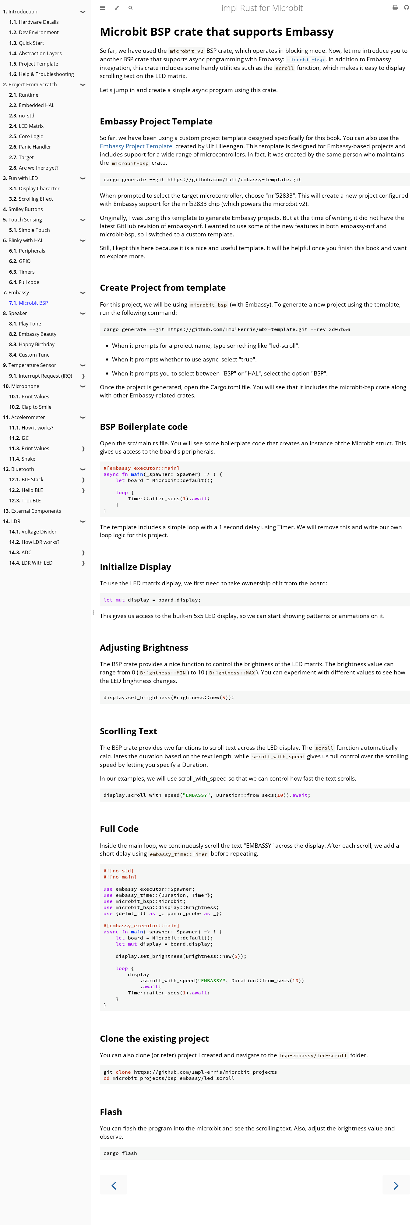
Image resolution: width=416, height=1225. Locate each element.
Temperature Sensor (29, 365)
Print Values (29, 396)
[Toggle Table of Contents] (102, 8)
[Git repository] (406, 7)
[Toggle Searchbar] (130, 8)
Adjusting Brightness (144, 647)
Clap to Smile (30, 407)
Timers (22, 271)
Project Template (33, 63)
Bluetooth (18, 469)
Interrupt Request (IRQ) (40, 375)
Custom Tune (29, 354)
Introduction (20, 11)
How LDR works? (34, 542)
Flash (111, 1111)
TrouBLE (25, 500)
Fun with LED (20, 178)
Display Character (34, 188)
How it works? (31, 427)
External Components (32, 511)
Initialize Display (135, 566)
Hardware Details (34, 22)
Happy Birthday (32, 344)
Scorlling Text (128, 731)
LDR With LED (31, 562)
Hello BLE (26, 490)
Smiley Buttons (23, 209)
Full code (24, 282)
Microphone (21, 386)
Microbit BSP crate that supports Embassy (217, 31)
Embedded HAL (31, 105)
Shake (22, 458)
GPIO (19, 261)
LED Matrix (26, 126)
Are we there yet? (33, 167)
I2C (19, 438)
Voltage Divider (33, 531)
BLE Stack (26, 479)
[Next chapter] (396, 1184)
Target (21, 157)
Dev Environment (34, 32)
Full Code (119, 828)
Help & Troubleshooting (41, 74)
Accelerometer (24, 417)
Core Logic (26, 136)
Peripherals (27, 250)
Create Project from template (163, 287)
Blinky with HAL (23, 240)
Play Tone (25, 323)
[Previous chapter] (113, 1184)
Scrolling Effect (31, 199)
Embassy (16, 292)
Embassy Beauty (32, 334)
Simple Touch (29, 230)
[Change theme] (117, 8)
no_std (21, 115)
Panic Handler (30, 146)
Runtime (23, 95)
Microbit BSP (28, 303)
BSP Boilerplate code (144, 426)
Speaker (15, 313)
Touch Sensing (22, 219)
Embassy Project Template (156, 121)
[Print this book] (396, 7)
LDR (11, 521)
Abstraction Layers (35, 53)
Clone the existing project (154, 1038)
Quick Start (26, 43)
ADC (20, 552)
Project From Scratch (30, 84)
